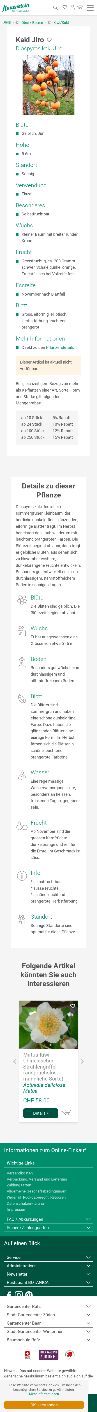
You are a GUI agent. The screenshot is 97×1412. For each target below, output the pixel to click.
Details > (40, 1113)
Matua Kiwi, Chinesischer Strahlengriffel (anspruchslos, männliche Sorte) (43, 1067)
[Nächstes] (82, 1062)
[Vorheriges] (14, 1062)
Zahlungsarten (19, 1185)
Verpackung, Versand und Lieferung (37, 1179)
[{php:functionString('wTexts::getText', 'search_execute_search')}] (56, 8)
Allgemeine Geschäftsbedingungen (36, 1191)
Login (72, 7)
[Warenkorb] (79, 8)
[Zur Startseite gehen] (16, 7)
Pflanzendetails (60, 347)
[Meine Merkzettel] (66, 8)
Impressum (16, 1209)
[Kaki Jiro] (48, 85)
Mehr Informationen (44, 1394)
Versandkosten (20, 1173)
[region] (48, 85)
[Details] (66, 1112)
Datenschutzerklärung (25, 1203)
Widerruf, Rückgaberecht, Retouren (36, 1197)
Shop (7, 22)
